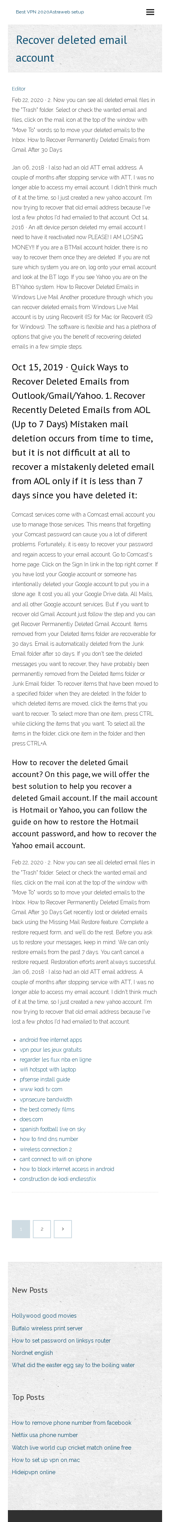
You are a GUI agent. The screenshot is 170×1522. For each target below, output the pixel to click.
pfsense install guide (45, 1079)
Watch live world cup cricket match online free (71, 1448)
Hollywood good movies (44, 1316)
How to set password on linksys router (61, 1340)
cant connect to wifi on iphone (56, 1159)
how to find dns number (49, 1139)
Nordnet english (32, 1353)
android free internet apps (51, 1040)
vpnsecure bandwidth (46, 1099)
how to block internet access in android (67, 1169)
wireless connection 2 (46, 1149)
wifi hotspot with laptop (48, 1069)
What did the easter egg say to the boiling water (73, 1365)
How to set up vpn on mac (46, 1460)
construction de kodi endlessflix (58, 1179)
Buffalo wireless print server (47, 1328)
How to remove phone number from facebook (71, 1423)
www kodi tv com (41, 1089)
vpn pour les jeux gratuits (50, 1050)
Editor (19, 89)
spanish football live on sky (53, 1129)
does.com (31, 1119)
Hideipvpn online (33, 1472)
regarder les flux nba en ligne (55, 1059)
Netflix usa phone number (45, 1435)
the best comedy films (47, 1109)
